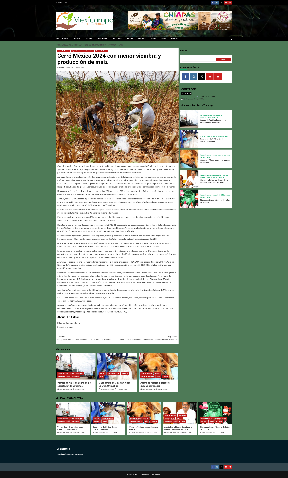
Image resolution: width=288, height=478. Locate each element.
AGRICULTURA (77, 39)
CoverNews (144, 474)
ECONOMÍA (130, 39)
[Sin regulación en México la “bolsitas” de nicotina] (189, 198)
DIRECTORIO (174, 39)
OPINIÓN (163, 39)
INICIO (57, 39)
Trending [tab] (208, 105)
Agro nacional (223, 175)
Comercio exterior (76, 373)
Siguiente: (148, 338)
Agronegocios (63, 373)
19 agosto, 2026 (163, 389)
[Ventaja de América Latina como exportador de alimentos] (76, 366)
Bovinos (102, 373)
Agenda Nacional (63, 51)
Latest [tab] (185, 105)
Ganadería (125, 373)
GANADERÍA (89, 39)
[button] (231, 39)
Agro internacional (87, 51)
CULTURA (153, 39)
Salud (101, 376)
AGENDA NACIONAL (117, 39)
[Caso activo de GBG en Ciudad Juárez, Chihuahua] (117, 366)
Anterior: (84, 338)
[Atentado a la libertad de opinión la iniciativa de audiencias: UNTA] (189, 178)
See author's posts (65, 327)
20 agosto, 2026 (122, 389)
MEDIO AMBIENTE (102, 39)
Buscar (183, 50)
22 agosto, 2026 (80, 389)
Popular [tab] (195, 105)
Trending (165, 376)
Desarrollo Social (101, 51)
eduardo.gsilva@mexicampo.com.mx (70, 454)
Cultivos (203, 177)
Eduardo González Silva (66, 67)
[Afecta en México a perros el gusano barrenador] (159, 366)
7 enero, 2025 (80, 67)
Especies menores (147, 376)
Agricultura (75, 51)
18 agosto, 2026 (187, 432)
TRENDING (65, 39)
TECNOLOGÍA (142, 39)
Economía (75, 376)
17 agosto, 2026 (223, 432)
